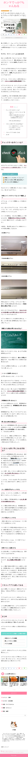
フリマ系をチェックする (15, 127)
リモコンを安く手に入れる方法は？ (14, 124)
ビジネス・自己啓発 (8, 700)
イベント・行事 (7, 697)
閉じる (16, 107)
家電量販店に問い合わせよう (17, 117)
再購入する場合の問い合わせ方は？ (17, 115)
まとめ (7, 134)
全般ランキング (5, 746)
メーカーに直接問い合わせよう (17, 116)
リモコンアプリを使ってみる (13, 132)
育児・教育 (5, 711)
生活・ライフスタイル (5, 10)
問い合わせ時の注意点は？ (15, 120)
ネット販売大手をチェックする (16, 126)
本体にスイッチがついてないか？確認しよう (17, 113)
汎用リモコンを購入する (15, 129)
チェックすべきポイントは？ (13, 110)
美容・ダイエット (7, 707)
